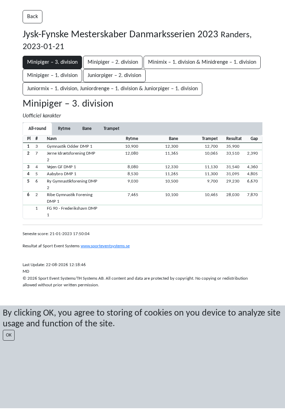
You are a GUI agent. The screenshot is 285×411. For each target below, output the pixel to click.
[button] (142, 146)
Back (32, 17)
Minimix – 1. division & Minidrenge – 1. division (202, 62)
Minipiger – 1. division (52, 75)
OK (8, 335)
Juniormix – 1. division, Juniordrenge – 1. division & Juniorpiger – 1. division (112, 89)
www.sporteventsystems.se (105, 246)
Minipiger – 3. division (52, 62)
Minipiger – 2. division (113, 62)
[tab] (64, 128)
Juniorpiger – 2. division (114, 75)
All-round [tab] (37, 128)
